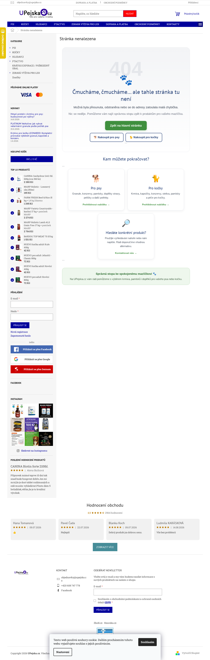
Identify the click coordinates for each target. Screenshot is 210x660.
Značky (16, 77)
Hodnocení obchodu (105, 505)
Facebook (66, 590)
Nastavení (62, 652)
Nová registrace (19, 331)
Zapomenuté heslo (21, 335)
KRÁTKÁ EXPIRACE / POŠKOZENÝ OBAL (30, 67)
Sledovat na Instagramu (34, 450)
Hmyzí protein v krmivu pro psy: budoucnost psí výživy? (27, 115)
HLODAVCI (18, 56)
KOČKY (16, 52)
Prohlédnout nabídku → (96, 204)
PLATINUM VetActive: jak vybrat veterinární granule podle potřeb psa (29, 125)
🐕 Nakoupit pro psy (107, 137)
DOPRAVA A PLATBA (86, 2)
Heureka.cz (110, 622)
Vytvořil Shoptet (191, 653)
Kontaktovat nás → (126, 253)
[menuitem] (12, 24)
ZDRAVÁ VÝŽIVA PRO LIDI (26, 72)
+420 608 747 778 (70, 585)
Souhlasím (147, 642)
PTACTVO (17, 61)
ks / (31, 159)
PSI (14, 47)
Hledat (130, 13)
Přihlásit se (20, 325)
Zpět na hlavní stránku (126, 125)
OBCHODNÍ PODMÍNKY (115, 2)
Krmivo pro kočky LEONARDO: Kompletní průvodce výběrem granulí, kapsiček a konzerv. (31, 136)
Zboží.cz (98, 622)
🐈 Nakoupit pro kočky (143, 137)
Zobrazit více (105, 547)
